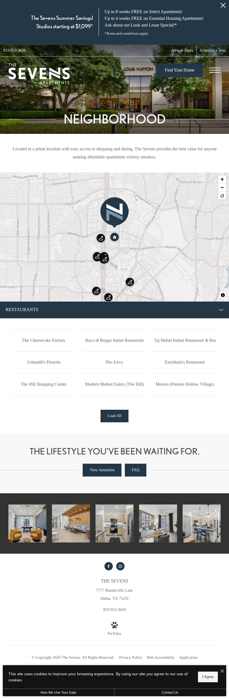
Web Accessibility (161, 657)
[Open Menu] (215, 70)
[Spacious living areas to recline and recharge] (158, 523)
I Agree (208, 677)
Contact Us (170, 693)
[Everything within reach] (27, 523)
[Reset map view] (222, 195)
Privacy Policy (130, 657)
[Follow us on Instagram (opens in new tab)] (120, 566)
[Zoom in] (222, 179)
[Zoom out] (222, 187)
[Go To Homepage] (39, 73)
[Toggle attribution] (223, 295)
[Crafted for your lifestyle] (71, 523)
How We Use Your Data (58, 693)
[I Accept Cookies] (222, 671)
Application (188, 657)
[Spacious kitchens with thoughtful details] (202, 523)
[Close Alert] (223, 7)
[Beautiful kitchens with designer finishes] (114, 523)
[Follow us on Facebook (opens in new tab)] (108, 566)
